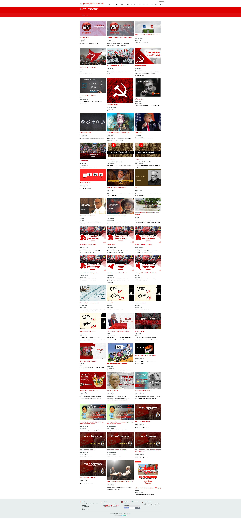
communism (117, 398)
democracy (139, 337)
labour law (152, 72)
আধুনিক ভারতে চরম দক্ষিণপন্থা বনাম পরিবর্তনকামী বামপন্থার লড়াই (147, 35)
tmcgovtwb (85, 369)
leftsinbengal (153, 361)
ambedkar (111, 111)
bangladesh (139, 72)
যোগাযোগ (160, 4)
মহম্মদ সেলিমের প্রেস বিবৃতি (140, 66)
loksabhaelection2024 (139, 222)
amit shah (116, 111)
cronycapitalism (128, 138)
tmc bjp (126, 280)
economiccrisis (140, 139)
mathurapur (146, 222)
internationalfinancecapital (85, 339)
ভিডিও (151, 4)
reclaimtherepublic (88, 398)
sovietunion (128, 222)
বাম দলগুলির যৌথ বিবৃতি (112, 105)
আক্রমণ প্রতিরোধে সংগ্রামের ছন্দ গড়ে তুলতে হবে (117, 66)
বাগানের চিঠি (110, 303)
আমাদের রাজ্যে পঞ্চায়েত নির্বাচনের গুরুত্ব (88, 361)
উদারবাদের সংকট (138, 133)
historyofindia (110, 167)
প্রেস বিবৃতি (139, 4)
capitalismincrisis (120, 138)
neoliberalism (127, 71)
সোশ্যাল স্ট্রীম (145, 4)
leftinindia (149, 361)
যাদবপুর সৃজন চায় (111, 244)
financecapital (90, 337)
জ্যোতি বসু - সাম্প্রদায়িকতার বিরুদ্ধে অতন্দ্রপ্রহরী (116, 187)
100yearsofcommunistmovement (143, 396)
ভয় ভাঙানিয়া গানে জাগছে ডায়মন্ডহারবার (88, 244)
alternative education (111, 45)
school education (119, 45)
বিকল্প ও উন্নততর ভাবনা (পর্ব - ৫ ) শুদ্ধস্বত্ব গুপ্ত (117, 450)
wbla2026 (97, 43)
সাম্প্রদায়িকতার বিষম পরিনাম (85, 132)
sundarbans (151, 222)
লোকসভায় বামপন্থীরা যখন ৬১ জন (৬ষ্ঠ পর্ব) (89, 390)
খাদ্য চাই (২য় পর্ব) (138, 159)
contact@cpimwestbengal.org (112, 505)
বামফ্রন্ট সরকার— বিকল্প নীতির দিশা (87, 216)
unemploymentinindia (100, 310)
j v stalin (153, 105)
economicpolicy (92, 101)
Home (83, 15)
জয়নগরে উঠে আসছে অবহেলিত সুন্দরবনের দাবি (89, 273)
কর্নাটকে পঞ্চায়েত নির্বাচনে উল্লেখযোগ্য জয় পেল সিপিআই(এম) (148, 488)
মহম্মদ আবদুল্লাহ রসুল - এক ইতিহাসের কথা (143, 390)
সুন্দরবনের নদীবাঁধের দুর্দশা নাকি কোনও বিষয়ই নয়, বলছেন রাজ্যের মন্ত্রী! (147, 213)
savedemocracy (83, 252)
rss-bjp (114, 339)
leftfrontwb (90, 73)
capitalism (124, 396)
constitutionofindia (85, 101)
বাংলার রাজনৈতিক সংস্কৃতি (140, 303)
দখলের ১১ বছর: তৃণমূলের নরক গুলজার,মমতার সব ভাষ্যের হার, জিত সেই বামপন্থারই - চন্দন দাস (120, 423)
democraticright (140, 42)
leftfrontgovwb (98, 222)
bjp (110, 337)
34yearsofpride (140, 427)
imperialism (109, 400)
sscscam (87, 252)
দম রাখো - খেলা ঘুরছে (139, 331)
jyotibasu (109, 195)
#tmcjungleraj (116, 370)
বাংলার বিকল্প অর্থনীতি (84, 37)
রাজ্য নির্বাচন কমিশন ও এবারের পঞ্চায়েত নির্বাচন (117, 364)
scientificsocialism (145, 73)
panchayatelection (138, 339)
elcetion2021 (122, 487)
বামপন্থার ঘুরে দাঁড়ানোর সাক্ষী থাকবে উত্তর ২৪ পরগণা (145, 273)
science (116, 222)
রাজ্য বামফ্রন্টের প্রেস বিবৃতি (85, 182)
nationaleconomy (101, 309)
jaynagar (153, 220)
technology (109, 223)
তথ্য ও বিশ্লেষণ (115, 4)
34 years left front (112, 43)
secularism (137, 363)
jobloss (121, 279)
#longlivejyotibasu (112, 396)
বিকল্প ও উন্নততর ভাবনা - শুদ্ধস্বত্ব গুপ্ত (87, 450)
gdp (90, 309)
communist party (140, 105)
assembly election (85, 43)
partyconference (138, 73)
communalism (148, 193)
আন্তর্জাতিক (133, 4)
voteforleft (121, 309)
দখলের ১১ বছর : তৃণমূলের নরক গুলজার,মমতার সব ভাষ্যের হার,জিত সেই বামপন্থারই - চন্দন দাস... (92, 423)
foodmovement (124, 165)
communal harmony (146, 72)
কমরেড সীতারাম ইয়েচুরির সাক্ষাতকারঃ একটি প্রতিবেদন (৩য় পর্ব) (120, 481)
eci (118, 111)
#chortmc (111, 370)
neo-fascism (121, 71)
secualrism (119, 489)
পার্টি (109, 4)
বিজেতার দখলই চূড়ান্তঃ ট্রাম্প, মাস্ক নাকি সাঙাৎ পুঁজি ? (118, 132)
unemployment (93, 252)
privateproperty (83, 103)
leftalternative (91, 43)
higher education (120, 43)
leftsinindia (128, 111)
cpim (120, 337)
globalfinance (96, 337)
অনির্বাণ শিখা (137, 187)
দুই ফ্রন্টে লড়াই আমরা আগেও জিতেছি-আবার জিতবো (118, 331)
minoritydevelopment (120, 280)
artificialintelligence (113, 138)
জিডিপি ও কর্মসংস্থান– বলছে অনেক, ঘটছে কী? (89, 303)
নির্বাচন (121, 4)
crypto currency (110, 140)
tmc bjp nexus (157, 222)
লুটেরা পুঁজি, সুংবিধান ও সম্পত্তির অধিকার (88, 95)
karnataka (141, 494)
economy (87, 309)
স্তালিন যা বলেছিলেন (139, 99)
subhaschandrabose (153, 73)
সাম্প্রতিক (127, 4)
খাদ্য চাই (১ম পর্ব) (111, 159)
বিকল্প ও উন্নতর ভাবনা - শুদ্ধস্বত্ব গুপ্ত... (143, 421)
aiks (151, 396)
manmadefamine (110, 401)
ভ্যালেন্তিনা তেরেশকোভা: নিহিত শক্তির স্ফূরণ (116, 216)
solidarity (118, 339)
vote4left (136, 224)
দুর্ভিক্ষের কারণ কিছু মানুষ (112, 390)
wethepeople (82, 223)
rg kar (94, 167)
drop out (125, 45)
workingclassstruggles (139, 75)
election (115, 140)
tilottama (97, 167)
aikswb (153, 396)
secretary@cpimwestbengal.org (110, 506)
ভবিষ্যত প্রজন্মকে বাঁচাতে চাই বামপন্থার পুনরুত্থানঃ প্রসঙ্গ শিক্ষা (119, 37)
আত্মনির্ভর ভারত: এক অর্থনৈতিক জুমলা (88, 331)
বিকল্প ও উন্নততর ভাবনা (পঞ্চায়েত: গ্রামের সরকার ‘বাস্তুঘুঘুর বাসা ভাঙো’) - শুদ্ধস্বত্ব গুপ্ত (148, 450)
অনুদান (156, 4)
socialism (109, 73)
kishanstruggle (148, 398)
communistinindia (147, 105)
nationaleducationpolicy (84, 310)
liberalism (151, 139)
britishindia (119, 396)
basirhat (138, 220)
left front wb (84, 167)
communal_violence (94, 138)
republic (94, 398)
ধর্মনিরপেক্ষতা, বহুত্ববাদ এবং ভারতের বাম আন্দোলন (145, 355)
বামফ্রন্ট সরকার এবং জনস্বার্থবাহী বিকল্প (88, 67)
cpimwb (110, 71)
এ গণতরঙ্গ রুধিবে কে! (84, 161)
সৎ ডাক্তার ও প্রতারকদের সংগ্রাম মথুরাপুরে (143, 244)
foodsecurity (129, 165)
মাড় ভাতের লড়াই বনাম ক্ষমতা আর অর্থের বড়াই (116, 273)
